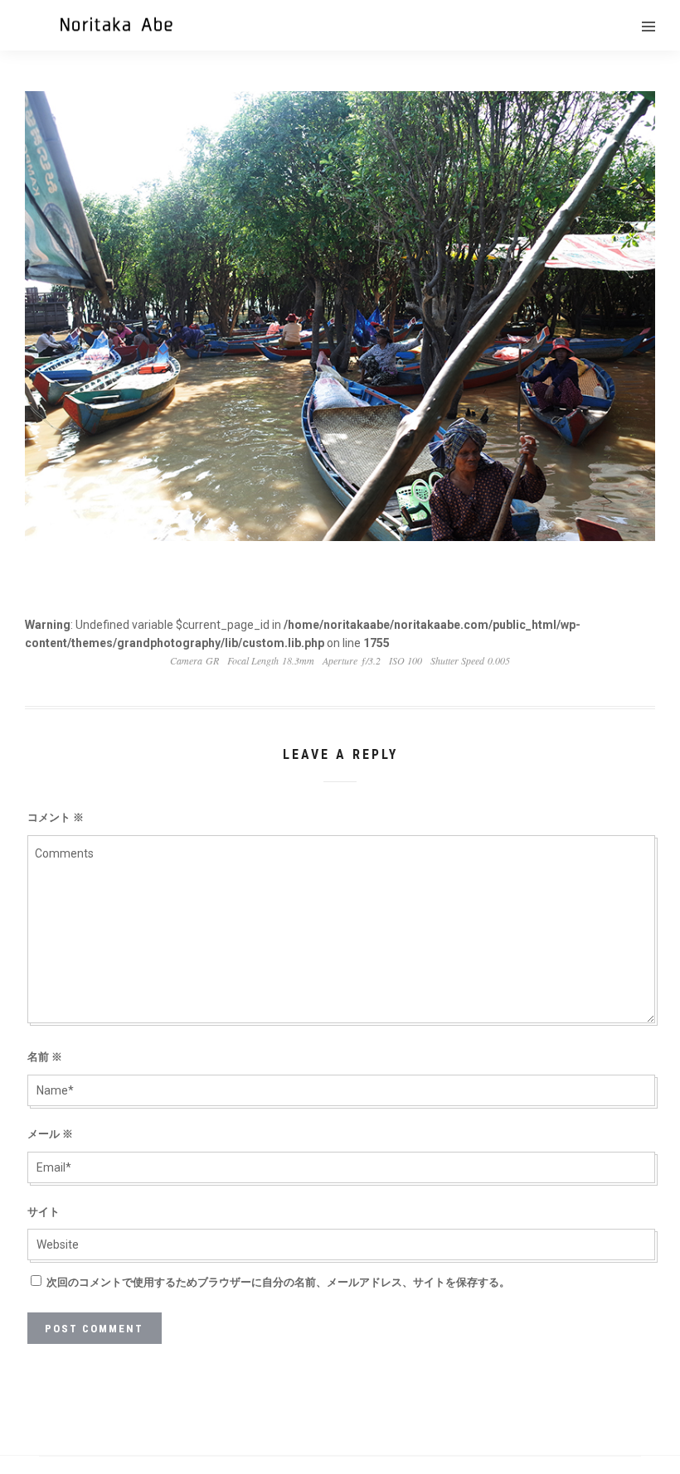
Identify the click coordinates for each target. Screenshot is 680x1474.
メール (50, 1134)
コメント (55, 817)
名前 (44, 1057)
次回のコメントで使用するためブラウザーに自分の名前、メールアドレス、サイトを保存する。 (278, 1282)
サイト (43, 1212)
